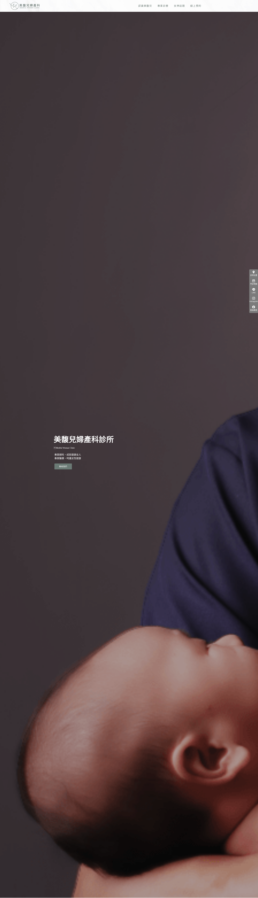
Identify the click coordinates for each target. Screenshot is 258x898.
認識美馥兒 (145, 5)
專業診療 (163, 5)
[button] (63, 466)
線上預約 (195, 5)
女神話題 (179, 5)
